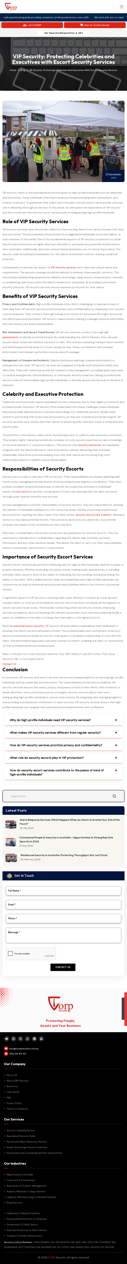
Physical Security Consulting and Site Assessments (34, 1152)
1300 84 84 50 (17, 1053)
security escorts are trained (93, 515)
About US (12, 1075)
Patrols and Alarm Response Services (27, 1141)
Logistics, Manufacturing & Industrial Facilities (31, 1197)
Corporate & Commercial (20, 1180)
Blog (22, 70)
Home (13, 70)
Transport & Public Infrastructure (24, 1235)
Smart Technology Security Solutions (27, 1147)
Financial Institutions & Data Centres (26, 1230)
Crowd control (21, 491)
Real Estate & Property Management (27, 1185)
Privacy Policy (14, 1103)
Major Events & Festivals (20, 1174)
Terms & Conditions (17, 1108)
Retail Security (14, 1202)
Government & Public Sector (22, 1224)
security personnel (89, 445)
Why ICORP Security (18, 1080)
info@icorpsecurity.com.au (24, 1048)
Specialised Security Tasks (21, 1136)
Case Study (13, 1091)
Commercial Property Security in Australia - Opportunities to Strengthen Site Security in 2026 (66, 839)
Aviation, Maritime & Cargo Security (26, 1191)
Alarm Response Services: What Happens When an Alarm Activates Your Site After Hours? (70, 821)
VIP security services (63, 267)
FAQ (9, 1097)
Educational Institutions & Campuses (27, 1218)
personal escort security (29, 626)
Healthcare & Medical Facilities (23, 1213)
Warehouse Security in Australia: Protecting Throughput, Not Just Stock (63, 855)
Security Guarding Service (21, 1130)
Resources (12, 1086)
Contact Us (9, 664)
